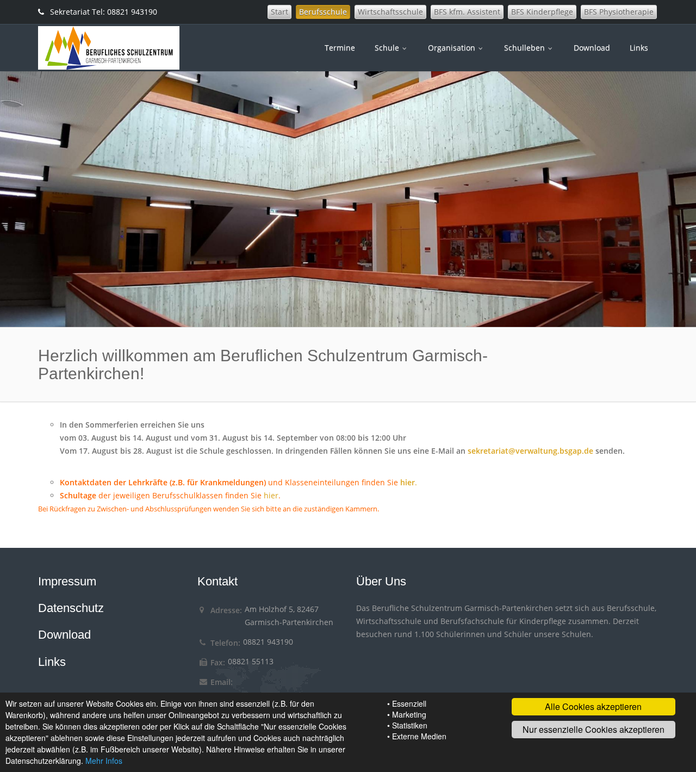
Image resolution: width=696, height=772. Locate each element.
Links (639, 47)
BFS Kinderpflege (542, 12)
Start (279, 12)
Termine (340, 47)
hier (271, 495)
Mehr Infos (103, 760)
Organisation (452, 47)
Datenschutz (71, 608)
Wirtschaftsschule (390, 12)
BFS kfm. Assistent (467, 12)
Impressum (67, 581)
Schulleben (525, 47)
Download (592, 47)
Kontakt (217, 581)
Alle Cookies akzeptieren (593, 706)
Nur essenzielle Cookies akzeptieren (593, 729)
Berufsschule (323, 12)
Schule (388, 47)
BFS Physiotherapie (619, 12)
